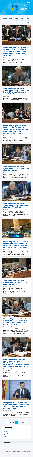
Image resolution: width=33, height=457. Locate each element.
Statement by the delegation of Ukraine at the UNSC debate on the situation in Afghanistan (16, 205)
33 (10, 422)
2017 (17, 22)
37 (23, 422)
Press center (7, 442)
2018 (28, 19)
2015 (28, 22)
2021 (11, 19)
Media (5, 437)
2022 (5, 19)
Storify (21, 449)
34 (13, 422)
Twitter (14, 449)
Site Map (30, 442)
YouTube (18, 449)
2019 (22, 19)
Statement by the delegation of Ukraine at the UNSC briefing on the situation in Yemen (16, 168)
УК (28, 2)
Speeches (6, 434)
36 (20, 422)
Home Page (2, 442)
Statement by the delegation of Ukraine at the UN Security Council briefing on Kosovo (16, 282)
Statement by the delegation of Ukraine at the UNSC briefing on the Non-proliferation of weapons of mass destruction (16, 91)
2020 (17, 19)
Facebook (11, 449)
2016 (22, 22)
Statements (6, 431)
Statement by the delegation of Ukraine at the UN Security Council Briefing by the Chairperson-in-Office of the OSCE (16, 322)
